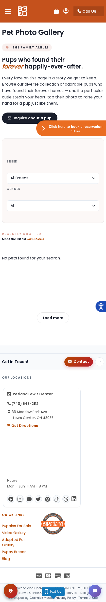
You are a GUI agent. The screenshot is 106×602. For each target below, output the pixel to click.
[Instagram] (19, 499)
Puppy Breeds (14, 551)
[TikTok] (56, 499)
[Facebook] (10, 499)
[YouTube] (29, 499)
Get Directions (24, 425)
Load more (53, 317)
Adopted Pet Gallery (13, 542)
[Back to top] (99, 361)
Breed (12, 161)
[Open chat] (95, 591)
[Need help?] (11, 591)
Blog (6, 558)
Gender (13, 189)
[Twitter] (38, 499)
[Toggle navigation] (8, 11)
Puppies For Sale (16, 525)
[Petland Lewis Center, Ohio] (22, 11)
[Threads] (66, 499)
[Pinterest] (47, 499)
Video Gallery (14, 532)
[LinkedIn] (73, 499)
